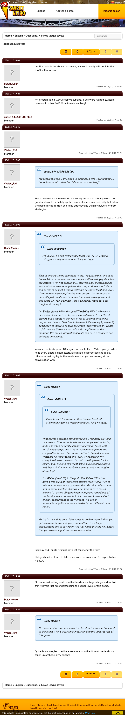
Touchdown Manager (57, 705)
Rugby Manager (37, 705)
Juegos (41, 11)
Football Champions (78, 705)
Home (8, 35)
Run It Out (52, 708)
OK (118, 713)
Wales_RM (10, 150)
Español (118, 1)
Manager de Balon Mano (101, 705)
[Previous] (77, 52)
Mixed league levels (52, 35)
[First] (65, 52)
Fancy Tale (41, 708)
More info (90, 713)
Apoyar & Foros (65, 11)
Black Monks (11, 248)
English (19, 35)
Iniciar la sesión (111, 11)
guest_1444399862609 (18, 117)
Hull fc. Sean (11, 84)
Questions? (32, 35)
